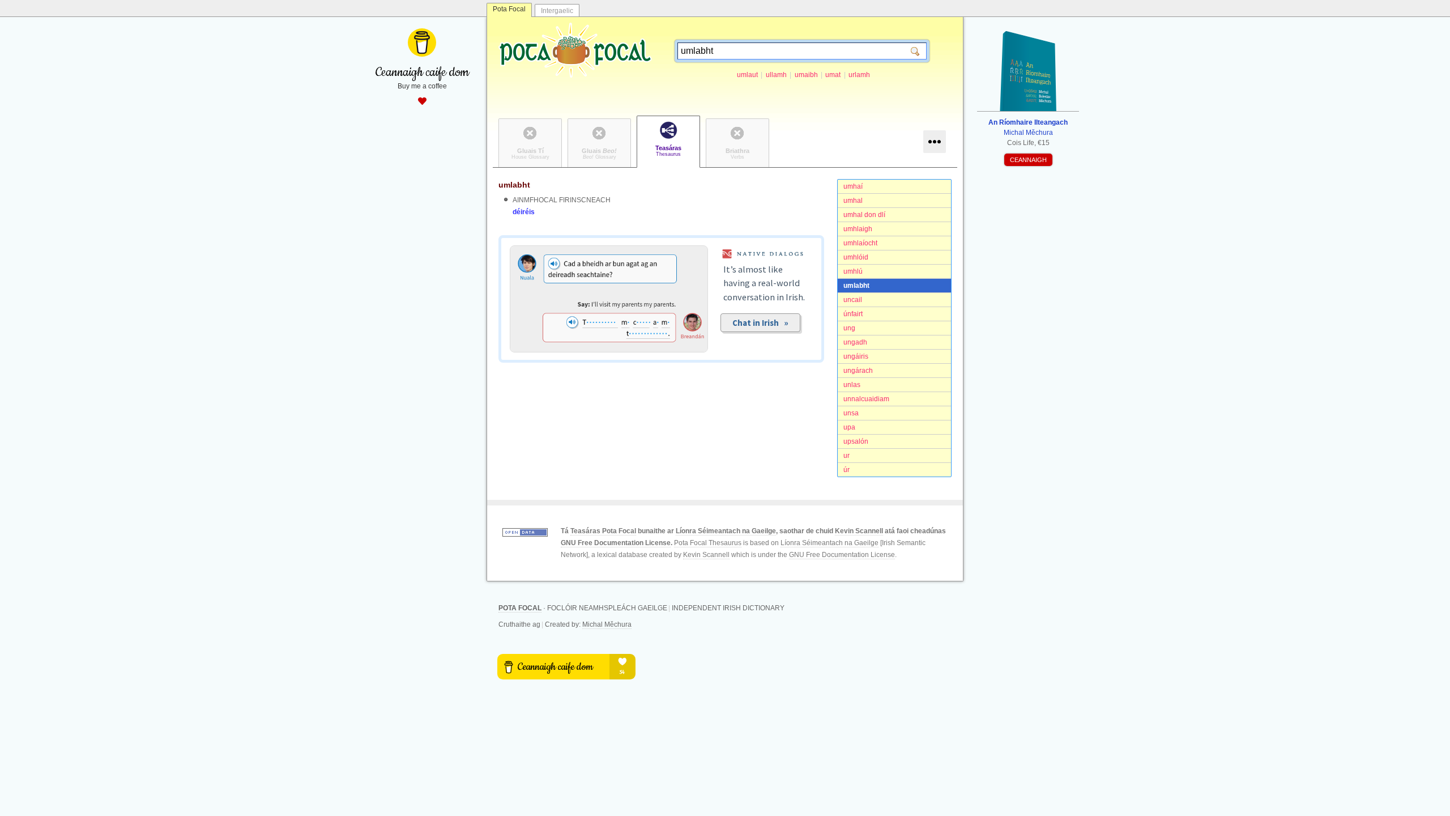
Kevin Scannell (859, 531)
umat (833, 75)
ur (846, 456)
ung (849, 328)
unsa (851, 413)
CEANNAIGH (1028, 159)
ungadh (855, 342)
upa (849, 427)
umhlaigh (857, 229)
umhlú (853, 271)
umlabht (856, 286)
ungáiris (855, 356)
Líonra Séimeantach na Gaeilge (726, 531)
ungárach (858, 371)
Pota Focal (509, 9)
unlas (851, 385)
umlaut (747, 75)
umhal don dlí (864, 215)
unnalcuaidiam (866, 399)
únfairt (853, 314)
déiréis (524, 212)
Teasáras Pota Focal (603, 531)
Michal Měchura (607, 624)
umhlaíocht (860, 243)
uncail (852, 300)
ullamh (776, 75)
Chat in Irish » (760, 322)
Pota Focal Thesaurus (707, 543)
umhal (853, 201)
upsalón (855, 441)
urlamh (859, 75)
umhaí (853, 186)
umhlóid (855, 257)
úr (846, 470)
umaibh (806, 75)
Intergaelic (557, 11)
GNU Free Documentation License (616, 543)
